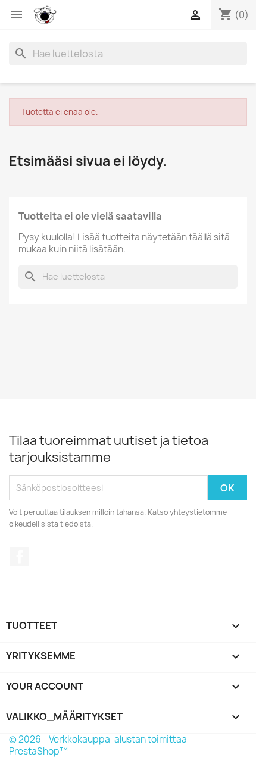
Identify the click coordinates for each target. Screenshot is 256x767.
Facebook (19, 556)
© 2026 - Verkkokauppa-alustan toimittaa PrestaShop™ (98, 745)
